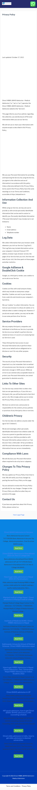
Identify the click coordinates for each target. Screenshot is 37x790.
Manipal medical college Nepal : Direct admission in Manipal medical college (18, 598)
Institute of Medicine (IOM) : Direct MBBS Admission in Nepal (18, 622)
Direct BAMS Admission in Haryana (18, 532)
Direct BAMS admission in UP (18, 692)
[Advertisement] (18, 36)
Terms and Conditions (13, 786)
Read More (18, 548)
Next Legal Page (18, 515)
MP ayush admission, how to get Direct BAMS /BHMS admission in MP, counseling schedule (18, 712)
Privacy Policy (26, 786)
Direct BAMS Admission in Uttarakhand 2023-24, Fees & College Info (19, 554)
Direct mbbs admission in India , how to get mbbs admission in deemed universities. (18, 738)
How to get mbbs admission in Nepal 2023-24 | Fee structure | (18, 578)
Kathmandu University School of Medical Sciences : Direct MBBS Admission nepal (18, 645)
